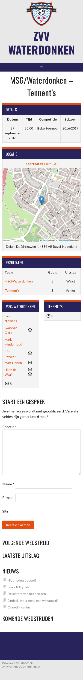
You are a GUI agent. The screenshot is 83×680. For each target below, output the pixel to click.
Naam (8, 484)
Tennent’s (12, 290)
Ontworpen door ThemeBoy (21, 666)
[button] (41, 200)
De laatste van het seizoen (27, 594)
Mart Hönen (13, 363)
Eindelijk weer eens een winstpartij (33, 600)
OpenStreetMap (64, 240)
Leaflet (44, 240)
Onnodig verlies (19, 607)
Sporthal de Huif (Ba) (42, 164)
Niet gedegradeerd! (22, 580)
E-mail (8, 497)
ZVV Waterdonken (41, 43)
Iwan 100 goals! (19, 587)
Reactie (9, 426)
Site (5, 511)
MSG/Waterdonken (19, 281)
